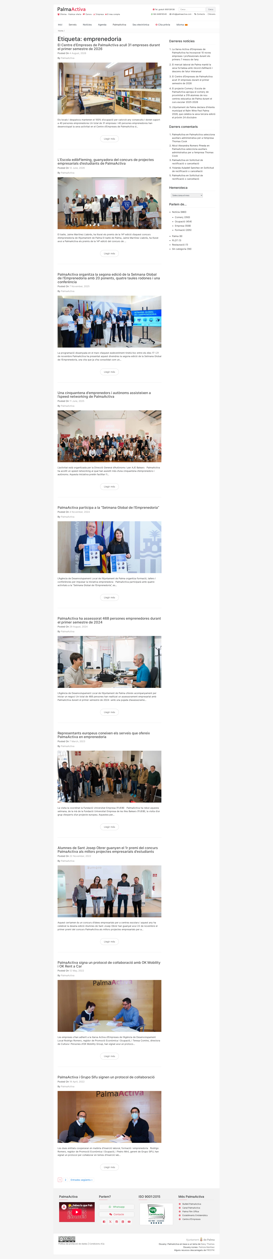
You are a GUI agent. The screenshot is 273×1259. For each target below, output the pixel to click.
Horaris (212, 14)
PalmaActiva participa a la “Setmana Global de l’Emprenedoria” (108, 507)
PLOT (175, 240)
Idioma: (180, 24)
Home (60, 31)
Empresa (100, 14)
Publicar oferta (74, 14)
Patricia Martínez (207, 1247)
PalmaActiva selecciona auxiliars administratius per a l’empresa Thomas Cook (193, 138)
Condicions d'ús (97, 1244)
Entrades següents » (82, 1179)
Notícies (87, 24)
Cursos (89, 14)
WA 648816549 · (161, 14)
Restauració (178, 244)
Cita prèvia (164, 24)
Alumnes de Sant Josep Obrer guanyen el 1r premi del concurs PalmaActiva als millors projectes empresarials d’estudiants (108, 850)
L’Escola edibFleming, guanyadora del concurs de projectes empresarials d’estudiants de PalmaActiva (106, 161)
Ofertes (63, 14)
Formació (180, 230)
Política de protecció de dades (72, 1244)
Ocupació (180, 221)
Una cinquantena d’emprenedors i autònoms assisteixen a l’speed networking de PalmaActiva (104, 395)
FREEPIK (210, 1250)
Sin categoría (179, 248)
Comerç (179, 217)
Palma (175, 236)
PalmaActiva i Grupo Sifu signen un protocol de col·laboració (106, 1077)
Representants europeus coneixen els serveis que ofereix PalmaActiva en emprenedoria (104, 735)
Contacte (201, 14)
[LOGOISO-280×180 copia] (156, 1214)
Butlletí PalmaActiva (191, 1204)
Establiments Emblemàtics (195, 1215)
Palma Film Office (190, 1211)
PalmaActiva (67, 58)
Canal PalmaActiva (191, 1208)
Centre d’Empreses (191, 1219)
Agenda (102, 24)
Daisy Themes (208, 1244)
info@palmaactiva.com (181, 14)
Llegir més (109, 138)
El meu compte (113, 14)
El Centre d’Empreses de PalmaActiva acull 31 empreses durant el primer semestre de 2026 (109, 47)
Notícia (176, 212)
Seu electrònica (141, 24)
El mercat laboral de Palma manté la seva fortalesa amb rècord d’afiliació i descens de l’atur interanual (192, 68)
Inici (60, 24)
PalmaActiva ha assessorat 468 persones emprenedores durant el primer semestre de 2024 (109, 620)
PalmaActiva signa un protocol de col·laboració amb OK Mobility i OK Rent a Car (109, 964)
